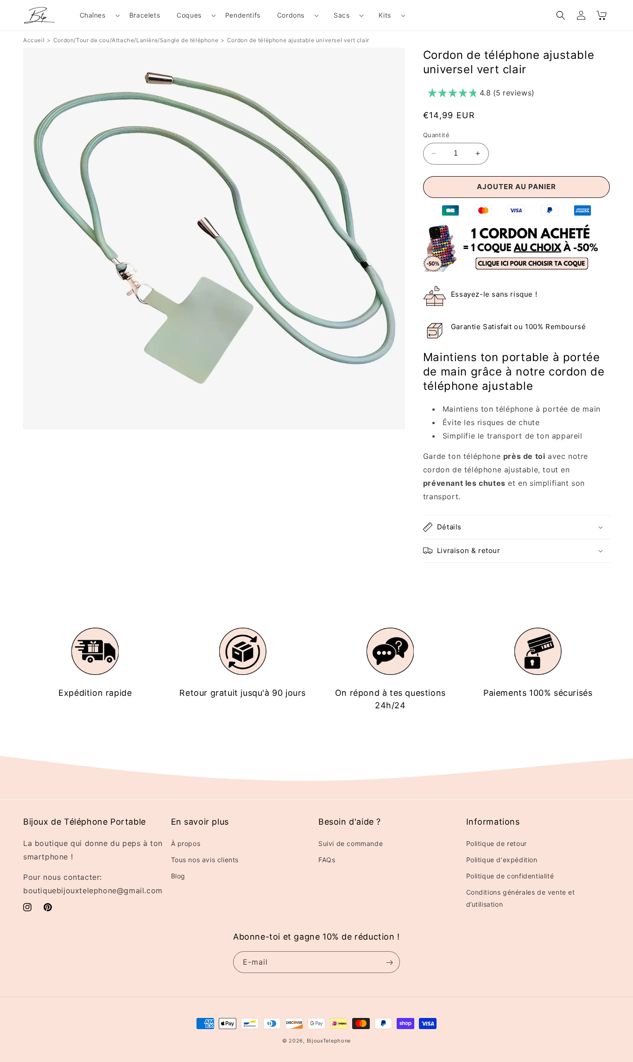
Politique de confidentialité (510, 875)
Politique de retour (496, 843)
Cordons (290, 15)
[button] (96, 15)
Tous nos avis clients (205, 859)
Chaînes (93, 15)
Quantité (436, 135)
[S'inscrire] (389, 962)
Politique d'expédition (502, 859)
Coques (189, 15)
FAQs (326, 859)
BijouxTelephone (329, 1040)
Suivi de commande (350, 843)
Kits (385, 15)
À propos (186, 843)
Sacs (341, 15)
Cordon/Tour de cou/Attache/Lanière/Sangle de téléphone (135, 40)
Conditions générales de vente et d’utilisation (520, 898)
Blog (178, 875)
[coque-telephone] (516, 268)
